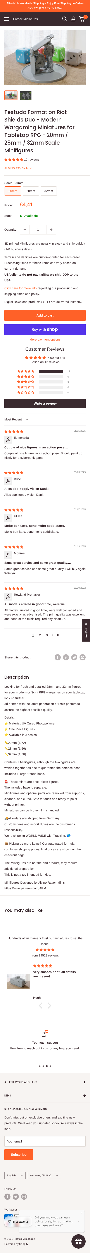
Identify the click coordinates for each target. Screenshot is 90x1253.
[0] (82, 19)
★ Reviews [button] (86, 630)
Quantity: (10, 229)
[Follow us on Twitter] (16, 1197)
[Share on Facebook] (58, 657)
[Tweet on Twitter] (74, 657)
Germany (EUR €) (40, 1175)
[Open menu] (6, 19)
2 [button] (40, 635)
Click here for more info (20, 288)
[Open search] (64, 19)
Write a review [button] (45, 403)
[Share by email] (83, 657)
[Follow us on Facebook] (7, 1197)
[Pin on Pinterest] (66, 657)
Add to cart (45, 315)
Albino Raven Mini (18, 168)
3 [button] (47, 635)
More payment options (45, 339)
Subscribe (18, 1154)
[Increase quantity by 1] (51, 229)
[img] (13, 431)
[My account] (73, 19)
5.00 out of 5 (56, 357)
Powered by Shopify (16, 1244)
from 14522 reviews (45, 955)
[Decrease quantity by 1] (24, 229)
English (11, 1175)
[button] (14, 159)
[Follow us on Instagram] (24, 1197)
